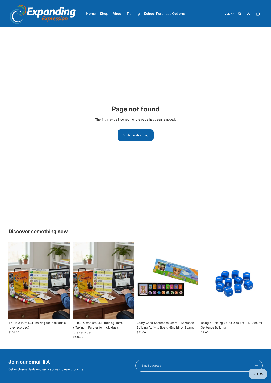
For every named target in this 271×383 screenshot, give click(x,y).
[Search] (239, 13)
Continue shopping (136, 135)
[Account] (248, 13)
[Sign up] (257, 366)
